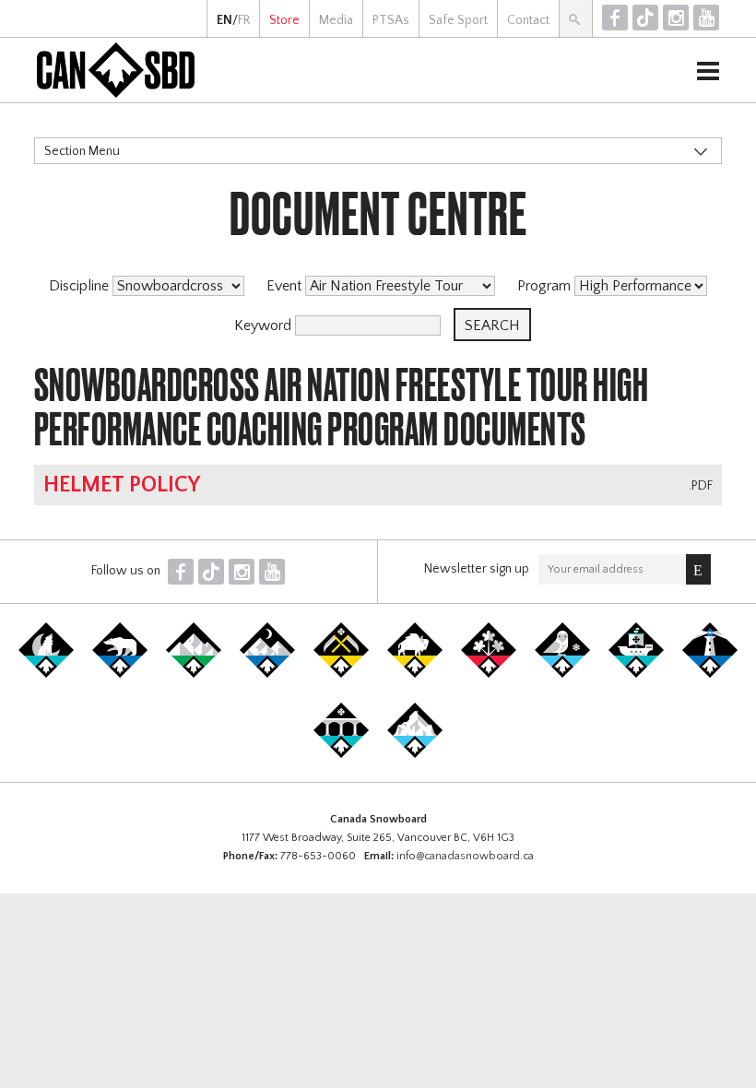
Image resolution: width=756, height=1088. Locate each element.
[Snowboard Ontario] (488, 674)
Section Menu (82, 151)
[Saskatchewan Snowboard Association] (341, 674)
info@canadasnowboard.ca (465, 856)
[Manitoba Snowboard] (415, 674)
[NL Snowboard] (415, 754)
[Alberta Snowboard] (267, 674)
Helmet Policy (121, 485)
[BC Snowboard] (193, 674)
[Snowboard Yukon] (46, 674)
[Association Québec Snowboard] (562, 674)
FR (244, 20)
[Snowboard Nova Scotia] (710, 674)
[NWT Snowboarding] (120, 674)
